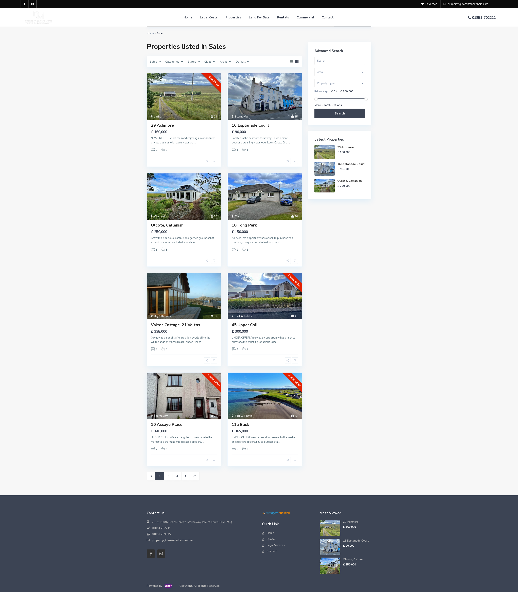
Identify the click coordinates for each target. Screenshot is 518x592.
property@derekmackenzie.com (172, 540)
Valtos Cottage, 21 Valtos (175, 325)
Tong (238, 216)
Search (340, 113)
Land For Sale (259, 17)
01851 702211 (161, 528)
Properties (233, 17)
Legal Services (276, 545)
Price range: (321, 91)
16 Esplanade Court (250, 125)
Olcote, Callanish (167, 225)
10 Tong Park (244, 225)
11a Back (240, 424)
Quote (271, 539)
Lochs (157, 117)
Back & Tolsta (243, 316)
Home (188, 17)
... (195, 142)
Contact (328, 17)
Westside (160, 216)
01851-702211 (484, 17)
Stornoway (241, 117)
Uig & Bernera (162, 316)
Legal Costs (209, 17)
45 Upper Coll (245, 325)
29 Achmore (162, 125)
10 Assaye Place (166, 424)
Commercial (305, 17)
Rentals (283, 17)
